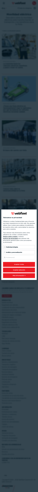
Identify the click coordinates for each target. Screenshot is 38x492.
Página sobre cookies (10, 236)
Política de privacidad (10, 238)
